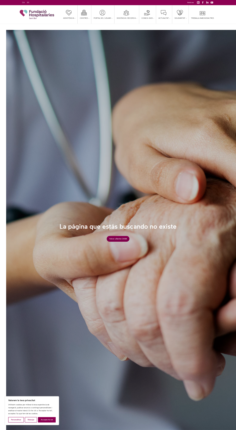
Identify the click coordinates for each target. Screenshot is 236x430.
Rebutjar (31, 420)
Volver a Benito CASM (118, 239)
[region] (32, 410)
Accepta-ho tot (47, 420)
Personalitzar (16, 420)
